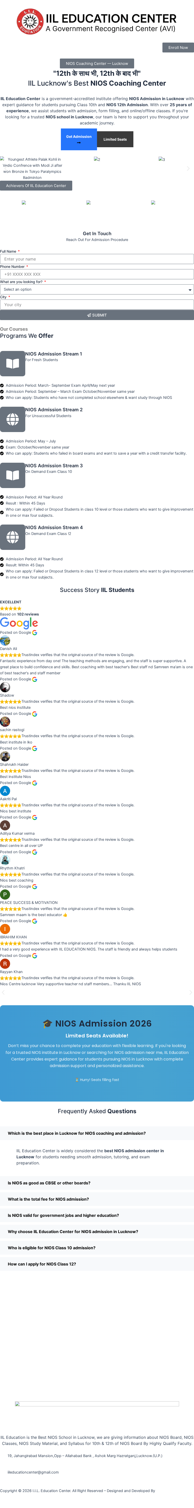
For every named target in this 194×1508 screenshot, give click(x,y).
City (4, 297)
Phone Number (13, 266)
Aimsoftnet (165, 1490)
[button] (6, 168)
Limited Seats (115, 139)
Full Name (8, 251)
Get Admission (79, 136)
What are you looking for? (21, 282)
